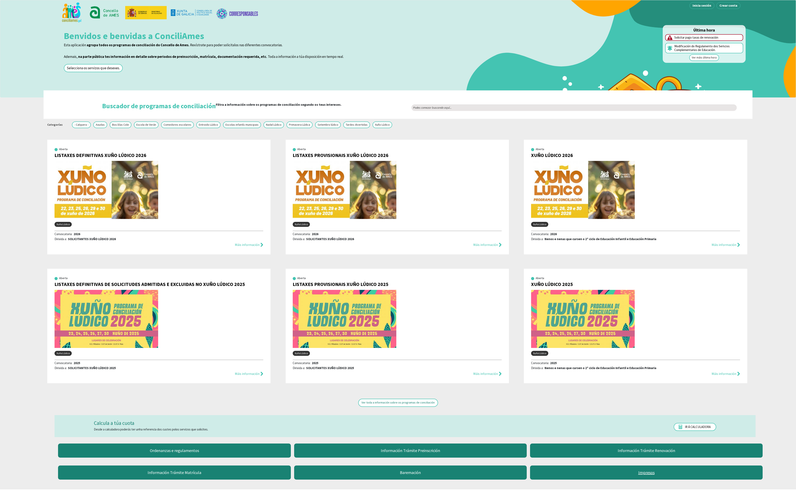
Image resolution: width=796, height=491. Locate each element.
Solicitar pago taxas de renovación (696, 37)
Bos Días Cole (120, 124)
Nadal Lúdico (274, 124)
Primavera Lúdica (299, 124)
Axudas (100, 124)
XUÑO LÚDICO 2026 (552, 155)
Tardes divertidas (357, 124)
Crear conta (728, 5)
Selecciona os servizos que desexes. (93, 68)
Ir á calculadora (698, 427)
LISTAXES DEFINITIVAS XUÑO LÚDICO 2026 (100, 155)
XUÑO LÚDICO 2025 (552, 284)
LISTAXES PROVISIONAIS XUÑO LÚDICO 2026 (340, 155)
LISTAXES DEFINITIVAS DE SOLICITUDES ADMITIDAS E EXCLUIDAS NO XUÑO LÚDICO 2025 (150, 284)
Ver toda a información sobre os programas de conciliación (398, 402)
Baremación (410, 472)
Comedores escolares (177, 124)
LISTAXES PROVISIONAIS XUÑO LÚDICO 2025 (340, 284)
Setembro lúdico (328, 124)
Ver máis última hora (704, 57)
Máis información (247, 245)
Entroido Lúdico (208, 124)
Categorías (55, 124)
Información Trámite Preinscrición (410, 450)
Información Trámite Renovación (646, 450)
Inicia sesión (702, 5)
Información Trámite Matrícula (174, 472)
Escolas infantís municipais (242, 124)
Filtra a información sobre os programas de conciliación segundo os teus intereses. (221, 106)
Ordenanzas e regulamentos (174, 450)
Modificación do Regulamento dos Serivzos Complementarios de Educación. (702, 48)
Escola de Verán (146, 124)
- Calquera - (81, 124)
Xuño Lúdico (382, 124)
